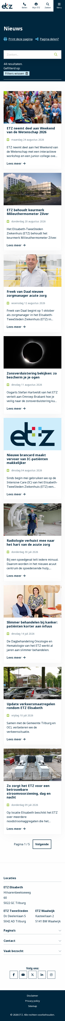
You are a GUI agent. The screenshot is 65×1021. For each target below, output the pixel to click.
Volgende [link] (42, 844)
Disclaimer (32, 995)
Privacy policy (32, 1000)
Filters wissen (14, 73)
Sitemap (32, 1006)
